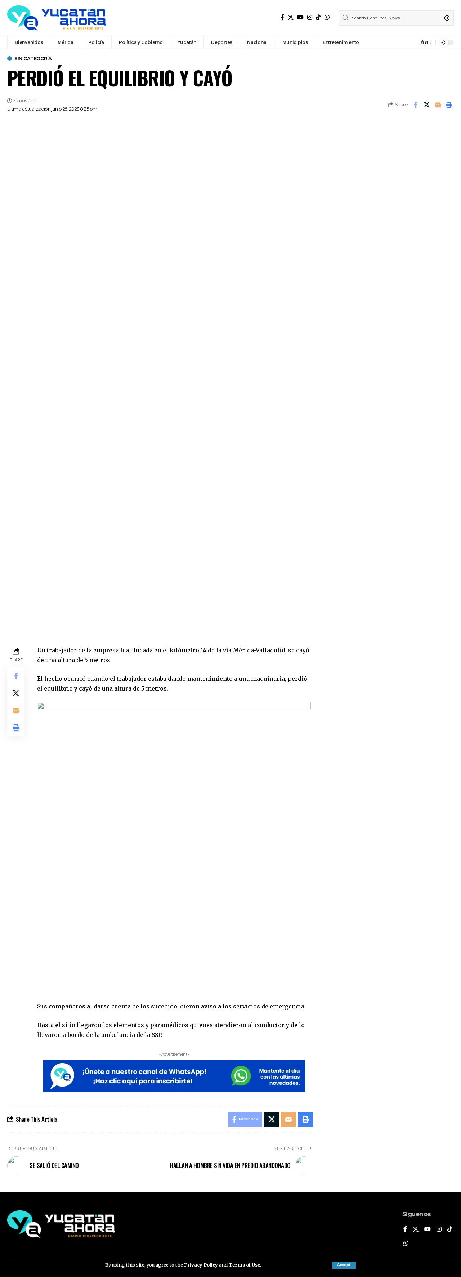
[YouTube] (300, 17)
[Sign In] (397, 42)
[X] (290, 17)
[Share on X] (426, 105)
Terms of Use (244, 1265)
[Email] (438, 105)
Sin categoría (33, 58)
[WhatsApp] (327, 17)
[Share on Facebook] (415, 105)
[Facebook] (282, 17)
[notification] (411, 42)
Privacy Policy (201, 1265)
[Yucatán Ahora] (56, 18)
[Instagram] (309, 17)
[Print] (449, 105)
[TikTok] (318, 17)
